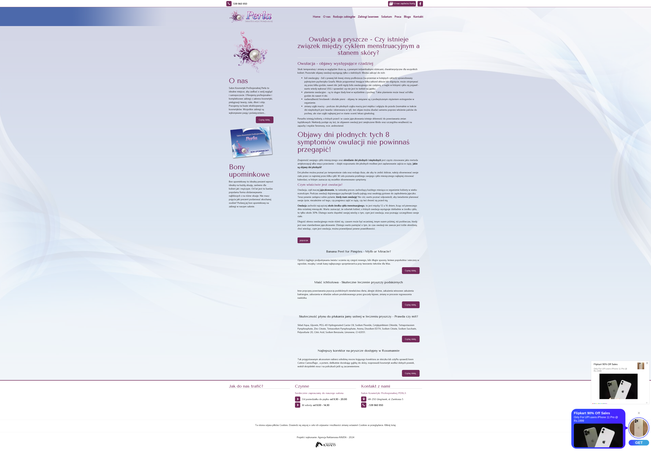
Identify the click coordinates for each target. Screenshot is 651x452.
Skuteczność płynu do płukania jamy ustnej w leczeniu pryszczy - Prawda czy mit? (358, 316)
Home (316, 16)
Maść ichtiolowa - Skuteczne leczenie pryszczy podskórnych (358, 282)
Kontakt (418, 16)
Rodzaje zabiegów (344, 16)
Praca (398, 16)
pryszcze (304, 240)
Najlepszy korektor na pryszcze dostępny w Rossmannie (359, 350)
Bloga (407, 16)
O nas (326, 16)
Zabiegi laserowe (368, 16)
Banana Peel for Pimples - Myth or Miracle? (358, 251)
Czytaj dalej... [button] (265, 119)
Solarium (386, 16)
